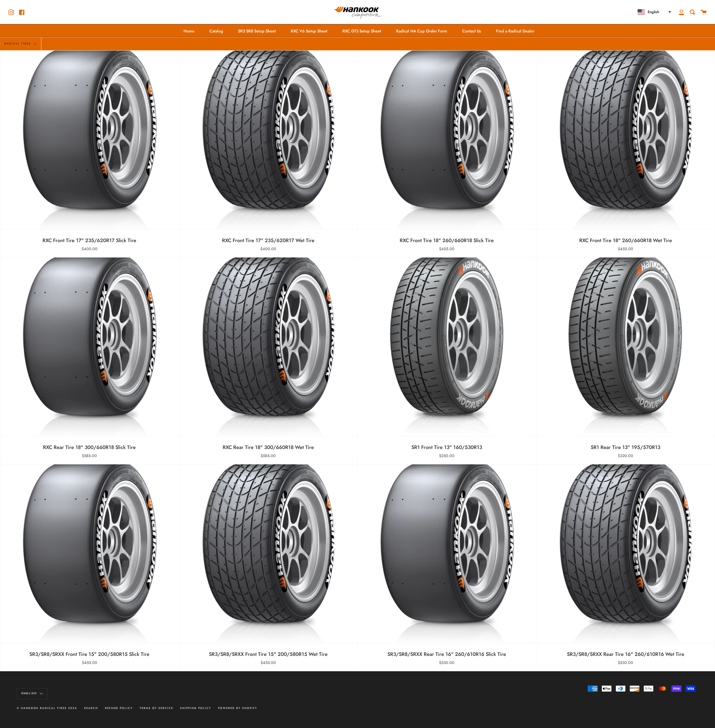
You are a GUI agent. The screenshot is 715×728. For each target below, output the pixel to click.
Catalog (216, 31)
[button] (653, 12)
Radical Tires (18, 44)
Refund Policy (119, 708)
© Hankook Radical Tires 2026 (47, 708)
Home (188, 31)
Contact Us (471, 31)
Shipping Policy (195, 708)
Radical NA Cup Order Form (421, 31)
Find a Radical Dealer (515, 31)
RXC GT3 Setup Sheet (361, 31)
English (30, 693)
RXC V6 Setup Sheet (309, 31)
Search (91, 708)
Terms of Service (156, 708)
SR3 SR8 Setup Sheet (257, 31)
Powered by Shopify (237, 708)
